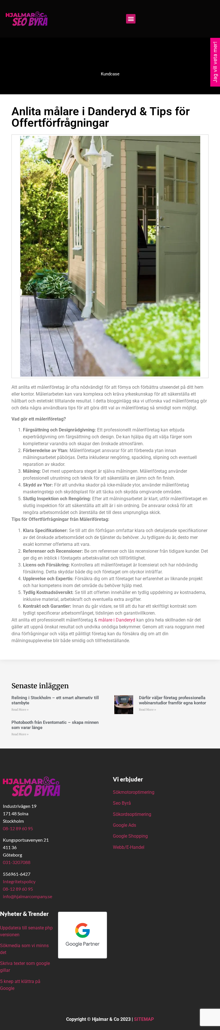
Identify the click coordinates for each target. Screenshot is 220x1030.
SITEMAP (144, 1019)
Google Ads (124, 825)
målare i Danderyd (116, 620)
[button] (130, 19)
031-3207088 (16, 862)
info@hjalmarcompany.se (27, 896)
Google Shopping (130, 836)
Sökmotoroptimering (133, 792)
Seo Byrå (122, 803)
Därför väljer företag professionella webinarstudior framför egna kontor (172, 700)
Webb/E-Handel (128, 847)
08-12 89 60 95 (18, 828)
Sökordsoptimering (132, 814)
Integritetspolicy (19, 881)
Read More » (20, 710)
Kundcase (110, 74)
